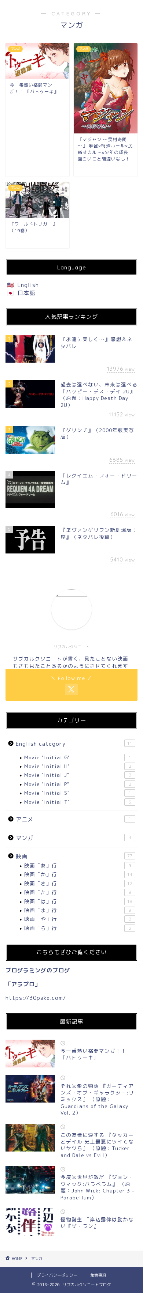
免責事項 (98, 1275)
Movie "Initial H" (77, 766)
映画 (74, 856)
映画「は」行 (78, 901)
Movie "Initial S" (77, 792)
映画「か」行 (78, 874)
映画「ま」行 (77, 910)
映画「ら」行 (77, 928)
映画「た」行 (77, 892)
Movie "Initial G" (77, 757)
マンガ (73, 838)
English (28, 285)
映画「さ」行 (78, 883)
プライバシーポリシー (57, 1275)
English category (74, 744)
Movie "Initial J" (77, 774)
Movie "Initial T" (77, 801)
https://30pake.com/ (36, 998)
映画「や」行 (77, 918)
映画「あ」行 (77, 865)
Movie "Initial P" (77, 783)
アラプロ (23, 984)
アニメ (73, 819)
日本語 (26, 293)
